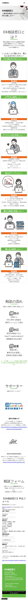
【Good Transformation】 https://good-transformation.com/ (12, 585)
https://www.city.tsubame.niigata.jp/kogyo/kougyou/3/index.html (14, 428)
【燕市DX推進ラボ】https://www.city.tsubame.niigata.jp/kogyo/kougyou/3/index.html (14, 579)
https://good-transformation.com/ (14, 462)
